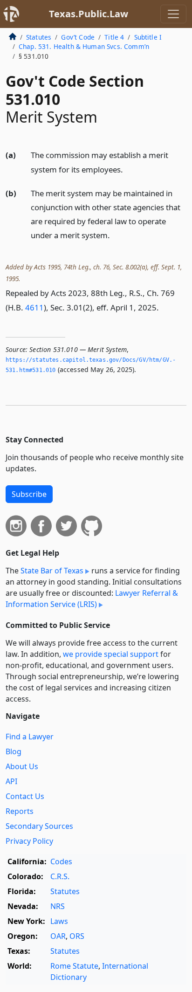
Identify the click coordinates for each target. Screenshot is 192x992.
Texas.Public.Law (88, 13)
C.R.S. (59, 876)
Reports (20, 811)
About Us (22, 766)
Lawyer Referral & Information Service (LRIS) (92, 598)
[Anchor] (128, 169)
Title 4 (114, 37)
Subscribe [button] (29, 494)
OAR (58, 936)
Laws (59, 921)
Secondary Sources (39, 826)
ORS (76, 936)
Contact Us (25, 796)
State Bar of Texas (52, 570)
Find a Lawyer (30, 736)
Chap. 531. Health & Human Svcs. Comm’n (84, 46)
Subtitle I (148, 37)
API (11, 781)
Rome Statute (74, 966)
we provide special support (110, 654)
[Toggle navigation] (173, 14)
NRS (57, 906)
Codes (61, 861)
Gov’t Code (78, 37)
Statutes (38, 37)
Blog (13, 751)
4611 (34, 307)
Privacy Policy (29, 841)
